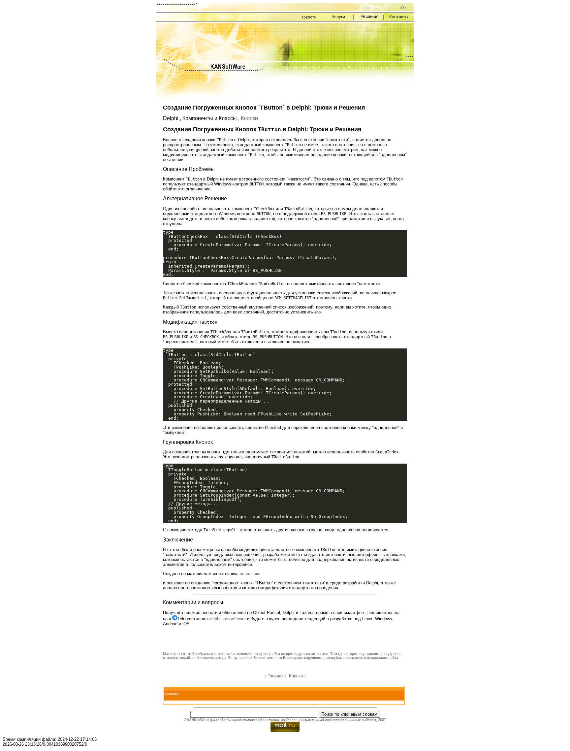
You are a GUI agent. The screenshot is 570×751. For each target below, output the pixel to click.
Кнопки (249, 118)
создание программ (297, 720)
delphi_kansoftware (227, 618)
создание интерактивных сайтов (345, 720)
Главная (276, 675)
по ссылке (250, 573)
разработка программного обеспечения (245, 720)
